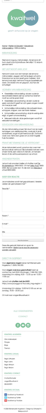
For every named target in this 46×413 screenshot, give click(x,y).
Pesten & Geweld (16, 45)
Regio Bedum (8, 368)
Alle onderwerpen (23, 311)
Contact (23, 316)
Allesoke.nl (37, 167)
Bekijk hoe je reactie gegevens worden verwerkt (20, 248)
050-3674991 (8, 384)
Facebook (17, 325)
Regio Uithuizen (9, 359)
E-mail (5, 223)
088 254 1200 (36, 272)
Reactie (6, 188)
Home (4, 45)
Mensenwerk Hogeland (16, 409)
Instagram (28, 325)
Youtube (23, 325)
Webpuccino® (23, 411)
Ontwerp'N (37, 409)
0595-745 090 (18, 265)
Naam (5, 215)
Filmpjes (7, 342)
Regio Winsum (9, 365)
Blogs (6, 345)
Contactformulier (10, 378)
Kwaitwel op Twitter (14, 398)
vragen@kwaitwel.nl (11, 381)
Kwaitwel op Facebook (15, 395)
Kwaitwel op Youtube (15, 401)
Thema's (7, 348)
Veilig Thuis (34, 165)
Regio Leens (8, 362)
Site (3, 232)
